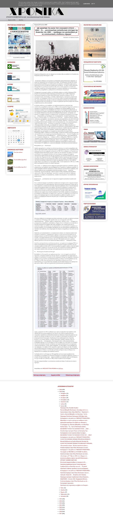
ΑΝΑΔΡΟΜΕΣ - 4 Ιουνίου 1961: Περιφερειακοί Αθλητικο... (74, 479)
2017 (60, 513)
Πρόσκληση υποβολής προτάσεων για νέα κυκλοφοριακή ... (74, 468)
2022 (60, 503)
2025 (60, 391)
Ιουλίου (62, 404)
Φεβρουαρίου (64, 494)
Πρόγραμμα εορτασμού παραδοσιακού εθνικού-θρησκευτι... (74, 477)
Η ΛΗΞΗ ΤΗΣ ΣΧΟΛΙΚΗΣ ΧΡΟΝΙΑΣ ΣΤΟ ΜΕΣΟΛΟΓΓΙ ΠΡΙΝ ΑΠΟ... (76, 443)
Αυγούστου (63, 401)
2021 (60, 505)
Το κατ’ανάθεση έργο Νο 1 (20, 167)
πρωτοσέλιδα (16, 57)
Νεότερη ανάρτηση (39, 375)
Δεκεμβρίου (63, 393)
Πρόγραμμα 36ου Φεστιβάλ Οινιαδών (69, 407)
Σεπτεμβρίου (64, 399)
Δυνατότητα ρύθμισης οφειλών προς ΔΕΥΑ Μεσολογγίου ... (74, 458)
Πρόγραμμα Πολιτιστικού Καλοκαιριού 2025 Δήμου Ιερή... (74, 416)
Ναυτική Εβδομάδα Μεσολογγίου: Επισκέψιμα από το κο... (74, 410)
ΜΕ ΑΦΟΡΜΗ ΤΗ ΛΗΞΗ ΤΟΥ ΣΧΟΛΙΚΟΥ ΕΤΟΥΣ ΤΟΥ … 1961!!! (76, 435)
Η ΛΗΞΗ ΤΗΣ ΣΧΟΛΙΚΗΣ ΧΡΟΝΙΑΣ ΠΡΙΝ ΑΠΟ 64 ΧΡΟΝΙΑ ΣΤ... (75, 439)
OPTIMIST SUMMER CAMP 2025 (68, 460)
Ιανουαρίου (63, 496)
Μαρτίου (63, 492)
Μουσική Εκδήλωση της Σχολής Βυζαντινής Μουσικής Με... (74, 441)
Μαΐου (62, 487)
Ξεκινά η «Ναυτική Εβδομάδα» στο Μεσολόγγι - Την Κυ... (74, 414)
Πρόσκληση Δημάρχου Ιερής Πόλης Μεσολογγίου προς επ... (74, 472)
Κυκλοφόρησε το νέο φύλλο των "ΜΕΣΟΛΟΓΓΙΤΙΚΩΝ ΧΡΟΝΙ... (75, 418)
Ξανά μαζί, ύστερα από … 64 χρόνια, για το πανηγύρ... (73, 474)
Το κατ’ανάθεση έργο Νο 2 (20, 159)
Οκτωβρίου (63, 397)
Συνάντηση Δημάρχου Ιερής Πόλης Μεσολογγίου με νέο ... (74, 481)
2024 (60, 499)
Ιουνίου (62, 406)
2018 (60, 511)
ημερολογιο (21, 144)
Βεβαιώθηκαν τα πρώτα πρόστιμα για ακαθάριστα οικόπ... (74, 420)
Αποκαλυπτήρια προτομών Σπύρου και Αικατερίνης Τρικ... (74, 430)
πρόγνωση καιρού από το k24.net (19, 123)
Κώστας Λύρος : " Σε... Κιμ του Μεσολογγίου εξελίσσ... (73, 426)
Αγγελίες (21, 19)
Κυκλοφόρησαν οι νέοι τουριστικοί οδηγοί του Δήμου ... (73, 433)
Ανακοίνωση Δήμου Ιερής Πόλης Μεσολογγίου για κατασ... (74, 453)
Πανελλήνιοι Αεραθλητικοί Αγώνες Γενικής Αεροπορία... (73, 464)
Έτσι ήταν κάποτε (18, 152)
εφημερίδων (23, 57)
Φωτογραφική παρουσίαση (66, 483)
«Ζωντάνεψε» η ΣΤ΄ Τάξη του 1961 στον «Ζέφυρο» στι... (74, 456)
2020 (60, 507)
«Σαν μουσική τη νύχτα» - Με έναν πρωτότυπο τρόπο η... (74, 445)
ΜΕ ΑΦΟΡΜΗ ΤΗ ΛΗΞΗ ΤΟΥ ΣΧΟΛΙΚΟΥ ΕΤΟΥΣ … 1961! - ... (75, 428)
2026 (60, 389)
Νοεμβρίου (63, 395)
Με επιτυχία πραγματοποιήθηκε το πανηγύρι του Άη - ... (73, 462)
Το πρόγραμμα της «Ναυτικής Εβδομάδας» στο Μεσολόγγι (74, 424)
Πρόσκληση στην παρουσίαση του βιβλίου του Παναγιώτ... (74, 485)
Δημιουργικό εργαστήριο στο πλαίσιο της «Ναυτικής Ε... (73, 422)
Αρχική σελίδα (11, 19)
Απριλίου (63, 490)
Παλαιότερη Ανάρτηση (72, 375)
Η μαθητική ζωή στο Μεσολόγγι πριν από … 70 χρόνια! (73, 466)
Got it (93, 3)
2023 (60, 501)
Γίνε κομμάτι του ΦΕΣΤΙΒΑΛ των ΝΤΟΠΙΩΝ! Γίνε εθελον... (74, 451)
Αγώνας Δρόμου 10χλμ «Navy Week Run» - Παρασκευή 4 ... (74, 412)
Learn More (86, 3)
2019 (60, 509)
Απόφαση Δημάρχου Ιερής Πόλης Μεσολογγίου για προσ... (74, 447)
